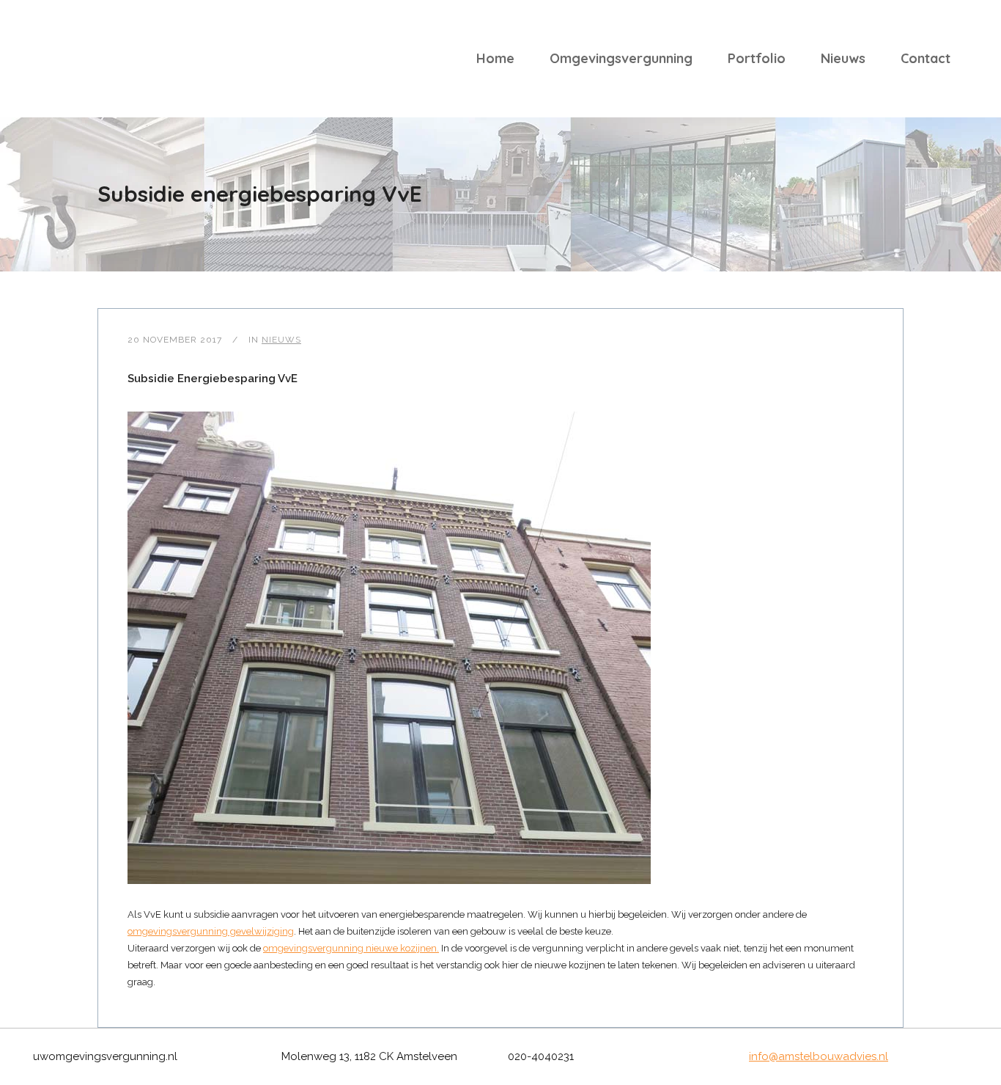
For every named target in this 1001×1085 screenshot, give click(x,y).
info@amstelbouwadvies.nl (818, 1056)
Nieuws (281, 340)
